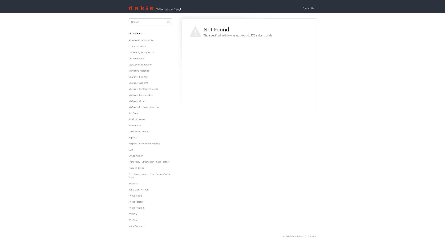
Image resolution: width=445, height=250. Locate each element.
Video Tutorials (136, 226)
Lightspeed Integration (140, 64)
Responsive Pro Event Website (144, 143)
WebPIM (133, 213)
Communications (137, 46)
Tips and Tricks (136, 167)
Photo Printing (136, 207)
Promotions (135, 125)
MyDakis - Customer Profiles (143, 88)
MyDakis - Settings (138, 76)
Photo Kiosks (135, 195)
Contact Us (308, 8)
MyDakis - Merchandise (141, 95)
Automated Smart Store (141, 40)
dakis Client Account (139, 189)
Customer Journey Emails (142, 52)
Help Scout (311, 236)
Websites (133, 183)
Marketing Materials (139, 70)
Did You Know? (136, 58)
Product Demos (137, 119)
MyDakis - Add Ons (138, 82)
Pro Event (134, 113)
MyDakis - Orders (137, 101)
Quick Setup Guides (139, 131)
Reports (133, 137)
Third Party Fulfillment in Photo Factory (149, 161)
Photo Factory (136, 201)
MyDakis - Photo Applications (144, 107)
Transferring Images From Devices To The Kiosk (150, 175)
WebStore (134, 220)
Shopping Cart (136, 155)
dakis (287, 236)
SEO (131, 149)
